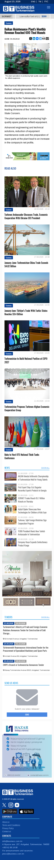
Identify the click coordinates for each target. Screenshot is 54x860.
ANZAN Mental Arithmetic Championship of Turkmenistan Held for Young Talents (33, 478)
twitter (5, 805)
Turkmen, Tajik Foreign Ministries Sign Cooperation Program (32, 522)
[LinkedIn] (34, 38)
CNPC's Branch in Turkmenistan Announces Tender (23, 664)
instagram (11, 805)
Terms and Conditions (11, 825)
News (7, 468)
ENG (33, 2)
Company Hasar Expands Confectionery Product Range (32, 544)
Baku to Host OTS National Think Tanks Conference (21, 456)
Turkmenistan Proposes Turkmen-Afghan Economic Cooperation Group (26, 408)
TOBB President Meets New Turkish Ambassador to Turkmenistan (31, 533)
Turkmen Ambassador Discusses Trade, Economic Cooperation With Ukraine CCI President (26, 216)
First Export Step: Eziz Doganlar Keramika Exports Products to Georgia (32, 489)
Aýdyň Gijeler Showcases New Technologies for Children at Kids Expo (32, 511)
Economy (9, 23)
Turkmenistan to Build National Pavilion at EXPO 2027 (25, 360)
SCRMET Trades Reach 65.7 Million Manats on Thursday (31, 500)
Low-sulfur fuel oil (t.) (18, 16)
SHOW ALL (45, 468)
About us (5, 822)
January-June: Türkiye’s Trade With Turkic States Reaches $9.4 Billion (25, 312)
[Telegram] (40, 38)
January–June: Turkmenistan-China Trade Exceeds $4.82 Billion (26, 264)
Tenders (8, 617)
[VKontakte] (37, 38)
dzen (17, 805)
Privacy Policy (8, 828)
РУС (46, 2)
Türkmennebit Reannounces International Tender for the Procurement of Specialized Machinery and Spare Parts (25, 649)
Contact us (6, 831)
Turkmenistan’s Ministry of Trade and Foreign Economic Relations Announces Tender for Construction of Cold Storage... (25, 630)
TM (39, 2)
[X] (30, 38)
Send (27, 714)
